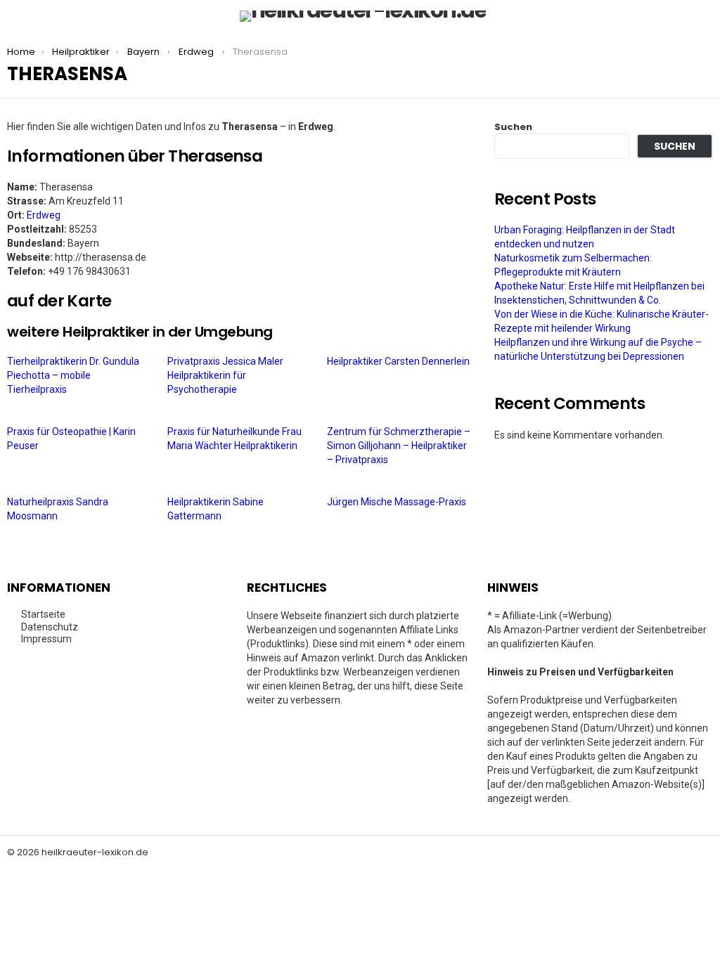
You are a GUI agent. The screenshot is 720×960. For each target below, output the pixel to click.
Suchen (513, 127)
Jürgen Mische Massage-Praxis (397, 501)
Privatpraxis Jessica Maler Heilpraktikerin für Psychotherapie (225, 375)
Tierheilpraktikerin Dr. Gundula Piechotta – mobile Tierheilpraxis (73, 375)
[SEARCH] (704, 16)
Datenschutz (49, 627)
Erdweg (43, 215)
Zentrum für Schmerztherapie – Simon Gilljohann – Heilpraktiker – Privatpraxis (398, 445)
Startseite (43, 614)
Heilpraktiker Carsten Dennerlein (399, 361)
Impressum (46, 638)
